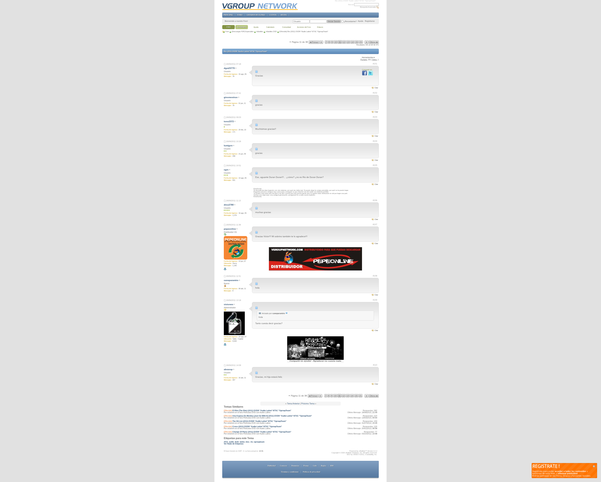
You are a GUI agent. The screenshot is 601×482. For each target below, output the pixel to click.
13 (348, 42)
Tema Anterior (293, 403)
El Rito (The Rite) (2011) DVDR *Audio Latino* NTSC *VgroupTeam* (261, 410)
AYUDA (283, 15)
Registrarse (370, 21)
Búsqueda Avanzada (368, 7)
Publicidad (272, 466)
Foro (227, 31)
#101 (375, 64)
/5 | (369, 60)
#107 (375, 224)
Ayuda (360, 21)
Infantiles (259, 31)
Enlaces (320, 27)
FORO (239, 15)
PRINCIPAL (228, 15)
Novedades (241, 27)
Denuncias (295, 466)
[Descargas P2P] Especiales (243, 31)
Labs (315, 466)
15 (356, 42)
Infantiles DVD (271, 31)
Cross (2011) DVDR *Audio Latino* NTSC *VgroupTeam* (257, 426)
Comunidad (286, 27)
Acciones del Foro (304, 27)
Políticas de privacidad (311, 472)
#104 (375, 141)
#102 (375, 93)
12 (344, 42)
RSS (332, 466)
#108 (375, 276)
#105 (375, 165)
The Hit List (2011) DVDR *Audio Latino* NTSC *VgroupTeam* (259, 421)
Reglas (323, 466)
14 (352, 42)
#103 (375, 117)
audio (231, 442)
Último (372, 42)
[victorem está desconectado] (234, 323)
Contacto (283, 466)
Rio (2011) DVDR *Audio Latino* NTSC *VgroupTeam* (245, 51)
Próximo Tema (307, 403)
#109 (375, 300)
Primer (315, 42)
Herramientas (367, 57)
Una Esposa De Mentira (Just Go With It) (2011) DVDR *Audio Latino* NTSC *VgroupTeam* (272, 416)
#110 (375, 365)
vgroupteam (259, 442)
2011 (226, 442)
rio (251, 442)
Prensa (306, 466)
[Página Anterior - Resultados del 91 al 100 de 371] (321, 42)
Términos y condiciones (289, 472)
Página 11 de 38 (300, 42)
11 (340, 42)
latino (242, 442)
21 (361, 42)
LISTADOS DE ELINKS (256, 15)
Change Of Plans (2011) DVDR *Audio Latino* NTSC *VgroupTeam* (261, 432)
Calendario (270, 27)
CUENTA (272, 15)
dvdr (237, 442)
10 (335, 42)
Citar (376, 88)
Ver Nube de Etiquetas (234, 444)
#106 (375, 200)
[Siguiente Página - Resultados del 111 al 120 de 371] (366, 42)
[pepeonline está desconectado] (235, 248)
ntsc (247, 442)
